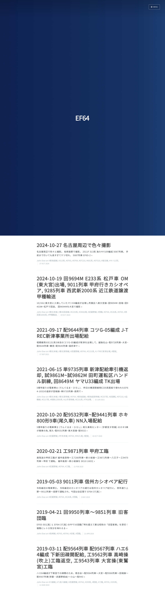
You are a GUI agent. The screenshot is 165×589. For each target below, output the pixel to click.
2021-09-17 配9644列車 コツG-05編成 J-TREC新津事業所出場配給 (82, 332)
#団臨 (100, 312)
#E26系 (113, 312)
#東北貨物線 (64, 351)
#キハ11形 (113, 260)
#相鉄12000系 (56, 399)
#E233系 (74, 312)
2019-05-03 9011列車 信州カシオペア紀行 (82, 481)
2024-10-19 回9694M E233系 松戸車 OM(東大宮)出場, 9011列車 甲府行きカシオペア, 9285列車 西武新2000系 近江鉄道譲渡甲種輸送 (82, 287)
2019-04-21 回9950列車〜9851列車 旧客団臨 (82, 515)
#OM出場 (83, 312)
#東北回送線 (64, 312)
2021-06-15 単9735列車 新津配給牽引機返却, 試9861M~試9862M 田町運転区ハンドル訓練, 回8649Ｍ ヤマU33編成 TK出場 (82, 375)
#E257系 (104, 396)
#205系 (113, 582)
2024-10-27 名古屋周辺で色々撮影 (74, 245)
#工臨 (67, 466)
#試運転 (112, 396)
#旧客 (72, 533)
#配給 (114, 351)
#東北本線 (53, 312)
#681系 (89, 260)
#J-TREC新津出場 (102, 351)
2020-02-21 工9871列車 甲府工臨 (73, 451)
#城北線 (104, 260)
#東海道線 (53, 260)
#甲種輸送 (52, 314)
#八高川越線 (62, 582)
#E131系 (90, 351)
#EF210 (82, 260)
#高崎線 (52, 533)
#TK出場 (87, 399)
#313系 (62, 260)
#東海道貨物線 (93, 396)
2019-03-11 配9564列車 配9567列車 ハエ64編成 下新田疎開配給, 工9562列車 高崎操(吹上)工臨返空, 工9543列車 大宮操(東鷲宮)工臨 (82, 557)
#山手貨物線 (68, 399)
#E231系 (79, 399)
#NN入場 (79, 436)
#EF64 (75, 260)
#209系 (88, 582)
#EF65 (68, 260)
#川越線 (52, 582)
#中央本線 (63, 436)
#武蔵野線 (92, 312)
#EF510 (97, 260)
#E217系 (45, 399)
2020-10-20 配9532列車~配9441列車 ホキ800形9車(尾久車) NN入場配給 (82, 417)
